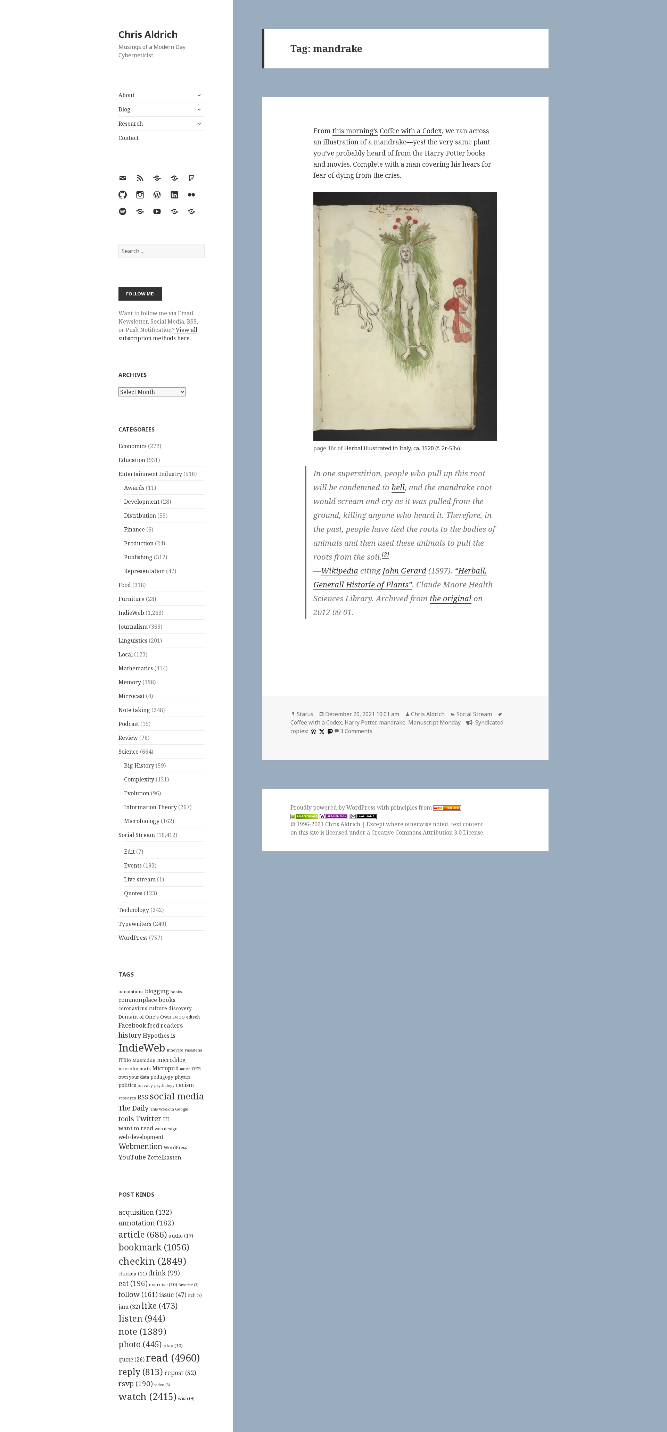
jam (129, 1306)
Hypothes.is (159, 1035)
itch (195, 1295)
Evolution (136, 793)
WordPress (133, 937)
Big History (139, 765)
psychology (164, 1085)
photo (140, 1344)
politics (127, 1085)
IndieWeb (131, 613)
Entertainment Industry (150, 474)
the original (450, 598)
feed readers (165, 1025)
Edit (129, 851)
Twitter (148, 1118)
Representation (144, 571)
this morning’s (355, 130)
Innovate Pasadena (184, 1050)
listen (141, 1318)
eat (133, 1283)
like (159, 1305)
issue (173, 1295)
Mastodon (144, 1060)
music (185, 1068)
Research (130, 123)
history (129, 1035)
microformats (134, 1068)
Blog (124, 109)
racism (185, 1085)
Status (305, 714)
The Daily (133, 1108)
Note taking (134, 710)
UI (166, 1119)
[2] (385, 554)
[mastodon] (329, 731)
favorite (189, 1284)
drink (164, 1273)
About (126, 95)
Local (125, 654)
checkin (152, 1260)
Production (139, 543)
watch (147, 1396)
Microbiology (141, 821)
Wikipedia (339, 570)
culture (158, 1008)
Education (131, 460)
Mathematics (135, 668)
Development (141, 501)
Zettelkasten (164, 1157)
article (142, 1234)
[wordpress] (312, 731)
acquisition (145, 1212)
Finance (134, 529)
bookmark (153, 1247)
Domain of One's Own (145, 1016)
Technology (133, 910)
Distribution (140, 515)
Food (124, 585)
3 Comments (356, 731)
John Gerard (404, 570)
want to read (135, 1128)
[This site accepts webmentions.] (333, 816)
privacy (145, 1085)
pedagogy (161, 1076)
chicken (132, 1274)
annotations (130, 991)
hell (398, 487)
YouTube (132, 1157)
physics (183, 1077)
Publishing (138, 557)
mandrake (392, 722)
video (162, 1384)
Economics (132, 446)
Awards (134, 488)
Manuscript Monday (434, 722)
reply (140, 1371)
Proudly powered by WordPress (333, 807)
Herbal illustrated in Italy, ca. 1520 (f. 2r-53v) (402, 448)
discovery (180, 1008)
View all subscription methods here (157, 334)
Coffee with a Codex (411, 130)
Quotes (133, 893)
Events (133, 865)
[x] (321, 731)
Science (128, 751)
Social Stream (136, 835)
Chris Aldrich (148, 34)
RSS (143, 1097)
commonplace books (146, 1000)
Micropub (165, 1068)
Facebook (132, 1025)
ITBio (124, 1060)
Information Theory (150, 807)
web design (166, 1129)
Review (128, 738)
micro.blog (171, 1060)
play (173, 1345)
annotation (146, 1223)
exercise (163, 1284)
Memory (129, 682)
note (142, 1331)
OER (196, 1068)
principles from (411, 807)
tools (126, 1118)
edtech (193, 1017)
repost (180, 1372)
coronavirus (132, 1008)
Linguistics (132, 640)
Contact (128, 138)
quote (131, 1359)
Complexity (139, 779)
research (127, 1097)
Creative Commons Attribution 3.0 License (427, 832)
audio (180, 1235)
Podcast (128, 724)
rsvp (135, 1383)
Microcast (131, 696)
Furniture (131, 599)
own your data (133, 1077)
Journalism (133, 626)
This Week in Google (169, 1109)
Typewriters (134, 924)
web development (141, 1137)
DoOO (179, 1017)
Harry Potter (360, 722)
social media (177, 1096)
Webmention (140, 1146)
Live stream (140, 879)
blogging (157, 991)
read (173, 1358)
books (176, 991)
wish (186, 1398)
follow (138, 1294)
